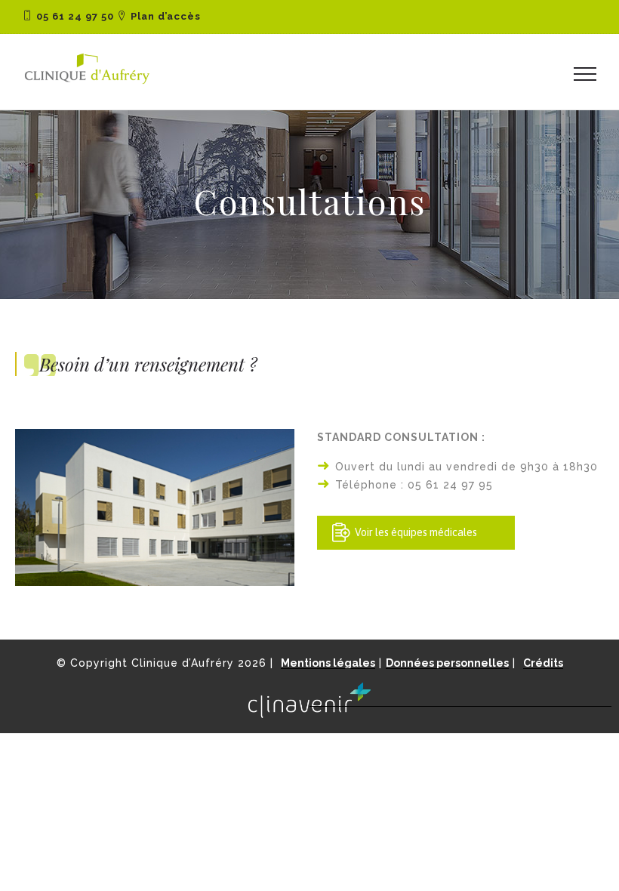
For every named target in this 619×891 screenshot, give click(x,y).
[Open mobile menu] (589, 73)
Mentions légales (328, 663)
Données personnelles (447, 663)
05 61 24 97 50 (75, 16)
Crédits (543, 663)
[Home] (87, 85)
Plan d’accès (166, 16)
